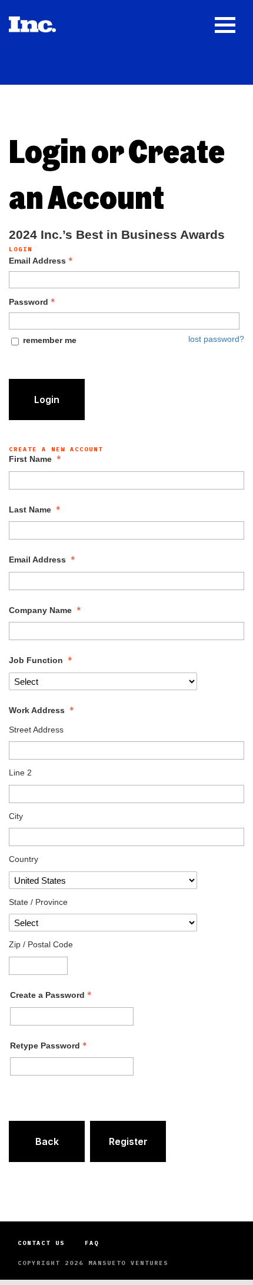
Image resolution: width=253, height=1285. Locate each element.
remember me (49, 340)
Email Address (37, 260)
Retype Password (45, 1045)
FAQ (92, 1243)
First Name (30, 459)
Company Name (40, 610)
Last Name (30, 509)
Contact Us (41, 1243)
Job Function (36, 660)
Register (128, 1141)
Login (46, 399)
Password (28, 302)
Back (47, 1141)
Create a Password (47, 995)
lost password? (216, 339)
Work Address (37, 710)
